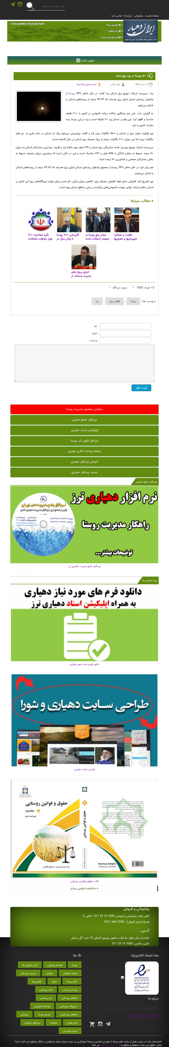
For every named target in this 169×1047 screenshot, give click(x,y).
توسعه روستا (44, 1015)
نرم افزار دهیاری (32, 1023)
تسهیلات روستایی (68, 1006)
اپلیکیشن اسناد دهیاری (84, 430)
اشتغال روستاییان (68, 1015)
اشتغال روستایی (69, 998)
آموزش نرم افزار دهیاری (84, 461)
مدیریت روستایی (28, 973)
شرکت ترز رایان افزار (110, 1045)
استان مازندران (70, 1031)
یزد (97, 301)
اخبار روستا (72, 982)
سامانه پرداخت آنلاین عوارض (84, 451)
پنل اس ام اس (69, 990)
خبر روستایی (46, 998)
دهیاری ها (37, 982)
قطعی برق (114, 301)
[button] (87, 60)
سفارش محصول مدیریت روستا (84, 409)
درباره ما (128, 16)
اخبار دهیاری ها (89, 84)
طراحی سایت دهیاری (84, 769)
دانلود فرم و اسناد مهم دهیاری (84, 664)
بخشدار (53, 1023)
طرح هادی (72, 1023)
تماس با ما (117, 16)
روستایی (24, 1015)
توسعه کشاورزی (42, 1006)
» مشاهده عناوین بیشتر (84, 888)
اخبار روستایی (46, 990)
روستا (72, 93)
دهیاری (49, 973)
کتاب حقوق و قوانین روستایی (84, 881)
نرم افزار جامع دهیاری (84, 419)
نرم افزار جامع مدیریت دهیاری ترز (84, 566)
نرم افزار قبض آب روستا (85, 440)
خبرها (79, 84)
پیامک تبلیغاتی (70, 973)
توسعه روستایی (54, 965)
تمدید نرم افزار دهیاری (84, 472)
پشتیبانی (138, 16)
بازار (140, 113)
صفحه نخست (152, 16)
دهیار (54, 982)
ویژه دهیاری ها (149, 580)
